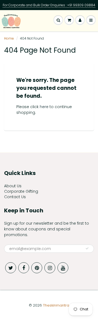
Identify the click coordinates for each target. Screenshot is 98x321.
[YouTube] (62, 267)
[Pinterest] (36, 267)
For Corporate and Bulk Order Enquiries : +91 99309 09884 (49, 5)
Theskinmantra (56, 305)
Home (9, 38)
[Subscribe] (87, 248)
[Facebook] (23, 267)
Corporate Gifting (21, 191)
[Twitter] (10, 267)
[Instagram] (49, 267)
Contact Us (15, 197)
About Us (13, 186)
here (44, 106)
